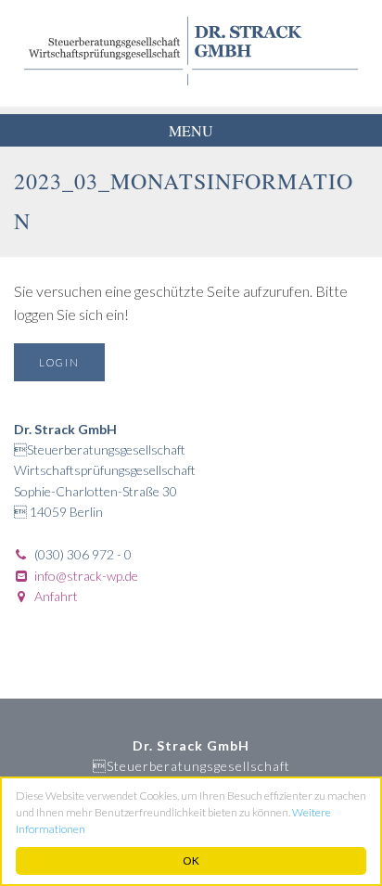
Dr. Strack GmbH (191, 51)
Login (59, 362)
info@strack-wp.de (86, 576)
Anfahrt (56, 596)
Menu (191, 130)
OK (191, 860)
